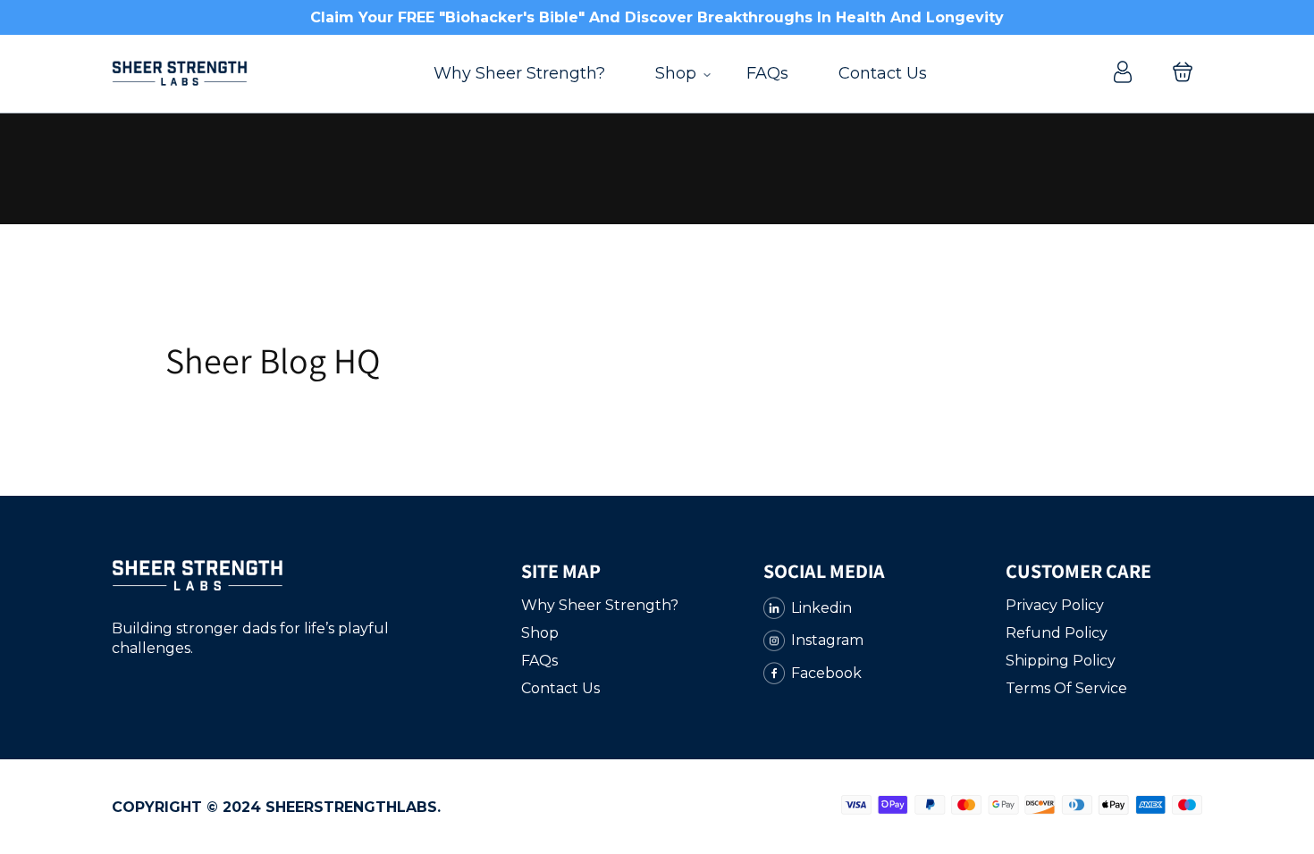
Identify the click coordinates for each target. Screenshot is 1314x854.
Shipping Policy (1061, 660)
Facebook (826, 673)
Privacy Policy (1055, 605)
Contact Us (882, 73)
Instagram (827, 640)
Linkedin (821, 607)
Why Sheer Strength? (519, 73)
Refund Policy (1057, 632)
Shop (675, 73)
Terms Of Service (1066, 688)
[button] (1182, 74)
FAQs (767, 73)
